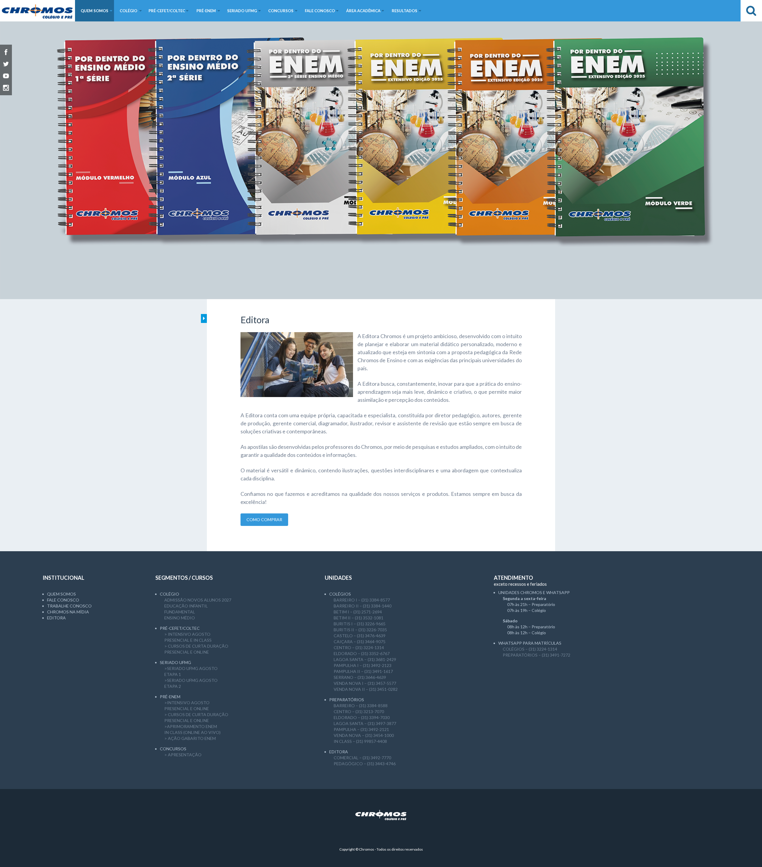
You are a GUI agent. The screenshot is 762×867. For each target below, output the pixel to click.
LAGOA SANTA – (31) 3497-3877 (365, 723)
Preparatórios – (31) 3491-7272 (536, 654)
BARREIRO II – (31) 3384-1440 (362, 605)
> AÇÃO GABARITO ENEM (190, 738)
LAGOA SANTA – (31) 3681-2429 (365, 659)
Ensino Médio (179, 617)
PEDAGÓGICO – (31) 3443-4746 (365, 763)
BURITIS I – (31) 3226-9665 (359, 623)
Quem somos (61, 593)
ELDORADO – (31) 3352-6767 (362, 653)
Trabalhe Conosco (69, 605)
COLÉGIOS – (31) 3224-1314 (530, 649)
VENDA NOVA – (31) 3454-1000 (364, 735)
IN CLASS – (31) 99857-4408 (360, 741)
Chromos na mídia (68, 611)
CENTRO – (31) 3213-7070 (359, 711)
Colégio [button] (128, 10)
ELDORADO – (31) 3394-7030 (362, 717)
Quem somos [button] (94, 10)
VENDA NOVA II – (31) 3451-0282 (366, 689)
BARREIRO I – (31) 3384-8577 (362, 599)
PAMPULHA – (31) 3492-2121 (361, 729)
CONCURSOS (173, 748)
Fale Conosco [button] (320, 10)
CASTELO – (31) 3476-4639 (359, 635)
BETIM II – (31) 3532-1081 (358, 617)
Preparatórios (346, 699)
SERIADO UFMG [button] (242, 10)
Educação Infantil (186, 605)
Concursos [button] (280, 10)
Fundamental (179, 611)
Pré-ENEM (170, 696)
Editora (56, 617)
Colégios (340, 593)
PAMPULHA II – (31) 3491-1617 (363, 671)
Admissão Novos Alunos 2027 (197, 599)
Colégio (169, 593)
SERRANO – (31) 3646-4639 (360, 677)
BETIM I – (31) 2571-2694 (358, 611)
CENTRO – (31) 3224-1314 (359, 647)
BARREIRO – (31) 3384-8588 (361, 705)
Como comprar (264, 519)
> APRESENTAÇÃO (183, 754)
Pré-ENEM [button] (206, 10)
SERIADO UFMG (175, 662)
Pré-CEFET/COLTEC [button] (167, 10)
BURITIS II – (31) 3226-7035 (360, 629)
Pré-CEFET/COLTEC (180, 628)
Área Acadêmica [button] (363, 10)
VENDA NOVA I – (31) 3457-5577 (365, 683)
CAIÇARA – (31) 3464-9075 (359, 641)
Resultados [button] (404, 10)
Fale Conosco (63, 599)
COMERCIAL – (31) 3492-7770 (362, 757)
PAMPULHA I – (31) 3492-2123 (362, 665)
